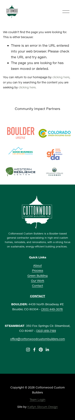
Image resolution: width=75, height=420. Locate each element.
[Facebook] (34, 350)
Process (37, 270)
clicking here (60, 77)
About (37, 265)
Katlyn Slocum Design (42, 407)
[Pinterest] (41, 350)
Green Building (37, 276)
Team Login (37, 399)
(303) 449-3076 (52, 309)
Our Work (37, 281)
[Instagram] (28, 350)
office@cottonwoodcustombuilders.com (37, 339)
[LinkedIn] (47, 350)
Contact (37, 286)
